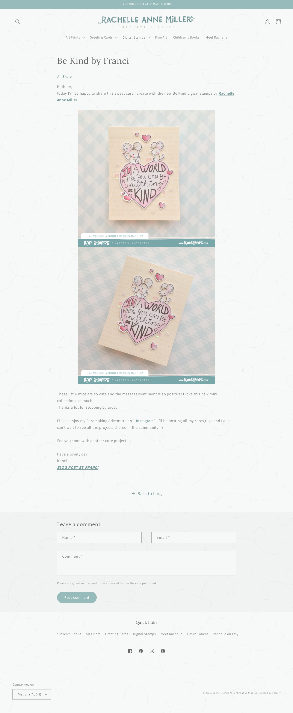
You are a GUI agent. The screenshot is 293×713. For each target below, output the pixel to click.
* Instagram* (144, 420)
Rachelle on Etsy (225, 634)
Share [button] (67, 76)
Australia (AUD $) (29, 694)
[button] (17, 21)
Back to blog (149, 493)
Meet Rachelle (172, 634)
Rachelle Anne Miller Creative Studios (235, 692)
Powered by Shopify (269, 692)
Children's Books (67, 634)
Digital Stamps (144, 634)
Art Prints (93, 634)
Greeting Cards (116, 634)
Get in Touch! (197, 634)
